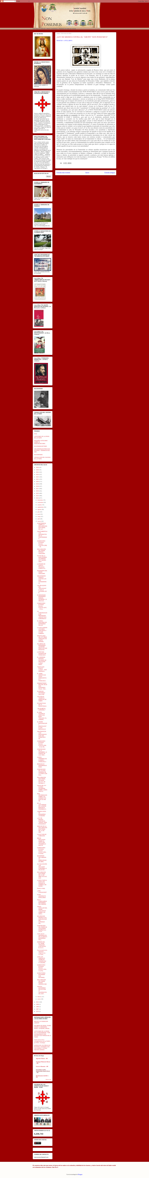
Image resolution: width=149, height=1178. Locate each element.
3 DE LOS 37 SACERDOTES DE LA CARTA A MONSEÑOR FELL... (42, 936)
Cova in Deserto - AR (42, 1066)
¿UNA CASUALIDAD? (42, 891)
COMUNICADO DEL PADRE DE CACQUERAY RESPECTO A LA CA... (42, 928)
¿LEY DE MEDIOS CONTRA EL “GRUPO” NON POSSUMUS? (42, 821)
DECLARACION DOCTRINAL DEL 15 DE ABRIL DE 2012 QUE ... (42, 875)
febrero (40, 996)
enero (39, 999)
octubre (40, 504)
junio (39, 514)
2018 (37, 486)
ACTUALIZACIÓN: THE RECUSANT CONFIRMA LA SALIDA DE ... (42, 866)
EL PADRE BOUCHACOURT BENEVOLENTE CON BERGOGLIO (42, 725)
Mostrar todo (48, 1079)
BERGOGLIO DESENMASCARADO (42, 765)
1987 (37, 1009)
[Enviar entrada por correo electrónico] (60, 163)
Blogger (80, 1174)
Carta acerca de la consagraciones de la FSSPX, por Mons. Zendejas (42, 1041)
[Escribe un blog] (66, 163)
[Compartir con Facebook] (69, 163)
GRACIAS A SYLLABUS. (65, 40)
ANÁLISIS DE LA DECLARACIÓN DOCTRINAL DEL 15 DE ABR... (42, 829)
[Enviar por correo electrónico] (64, 163)
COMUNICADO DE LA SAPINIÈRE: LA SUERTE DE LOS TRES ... (42, 752)
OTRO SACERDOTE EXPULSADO (41, 896)
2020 (37, 481)
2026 (37, 467)
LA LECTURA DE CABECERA (41, 835)
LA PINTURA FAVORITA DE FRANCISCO (41, 653)
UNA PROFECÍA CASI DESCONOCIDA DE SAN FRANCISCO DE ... (42, 735)
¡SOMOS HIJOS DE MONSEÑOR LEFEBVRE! (41, 813)
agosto (40, 509)
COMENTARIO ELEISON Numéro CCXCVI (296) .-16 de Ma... (41, 744)
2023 (37, 474)
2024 (37, 472)
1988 (37, 1006)
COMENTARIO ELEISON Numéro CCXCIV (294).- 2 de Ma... (42, 967)
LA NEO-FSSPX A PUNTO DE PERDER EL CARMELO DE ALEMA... (42, 883)
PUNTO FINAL (41, 888)
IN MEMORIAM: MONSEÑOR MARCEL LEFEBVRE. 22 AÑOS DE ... (42, 598)
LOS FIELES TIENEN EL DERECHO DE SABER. (41, 699)
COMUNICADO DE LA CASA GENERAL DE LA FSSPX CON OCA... (42, 772)
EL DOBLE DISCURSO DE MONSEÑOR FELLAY (42, 623)
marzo (39, 521)
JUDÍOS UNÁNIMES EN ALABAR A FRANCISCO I (42, 759)
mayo (39, 516)
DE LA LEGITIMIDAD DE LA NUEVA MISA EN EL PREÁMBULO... (42, 806)
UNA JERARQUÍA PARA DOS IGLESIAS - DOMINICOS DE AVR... (42, 450)
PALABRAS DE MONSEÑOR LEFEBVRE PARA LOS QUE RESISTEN (42, 646)
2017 (37, 488)
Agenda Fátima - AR (42, 1058)
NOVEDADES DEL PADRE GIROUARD (42, 572)
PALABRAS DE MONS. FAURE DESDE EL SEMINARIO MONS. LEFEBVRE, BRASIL (42, 1027)
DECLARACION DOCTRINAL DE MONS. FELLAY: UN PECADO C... (41, 780)
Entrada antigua (110, 172)
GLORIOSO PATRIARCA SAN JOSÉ (41, 693)
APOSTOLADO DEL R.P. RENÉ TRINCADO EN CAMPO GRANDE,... (42, 638)
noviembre (41, 502)
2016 (37, 491)
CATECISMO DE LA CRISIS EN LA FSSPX (41, 437)
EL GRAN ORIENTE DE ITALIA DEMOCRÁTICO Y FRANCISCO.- (42, 677)
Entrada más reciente (63, 172)
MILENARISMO (38, 454)
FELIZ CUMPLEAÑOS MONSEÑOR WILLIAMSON (42, 902)
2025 (37, 470)
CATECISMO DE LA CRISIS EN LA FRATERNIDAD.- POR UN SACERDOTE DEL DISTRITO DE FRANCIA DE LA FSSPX (42, 1034)
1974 (37, 1011)
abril (39, 519)
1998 (37, 1004)
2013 (37, 498)
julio (39, 512)
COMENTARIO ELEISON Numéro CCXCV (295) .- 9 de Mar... (42, 850)
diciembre (40, 500)
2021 (37, 479)
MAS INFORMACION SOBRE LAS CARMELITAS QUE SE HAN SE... (42, 797)
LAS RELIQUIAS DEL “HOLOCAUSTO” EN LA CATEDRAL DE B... (42, 589)
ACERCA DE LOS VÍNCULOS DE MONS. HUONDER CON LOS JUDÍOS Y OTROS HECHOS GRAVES (42, 1047)
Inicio (87, 172)
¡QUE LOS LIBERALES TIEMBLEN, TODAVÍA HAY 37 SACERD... (41, 959)
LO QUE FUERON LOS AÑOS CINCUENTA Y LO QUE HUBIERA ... (42, 630)
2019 (37, 484)
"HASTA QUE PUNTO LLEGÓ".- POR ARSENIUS (42, 669)
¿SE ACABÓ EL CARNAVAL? (41, 709)
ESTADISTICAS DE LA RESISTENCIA (41, 705)
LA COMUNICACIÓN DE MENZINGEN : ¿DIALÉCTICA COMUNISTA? (42, 615)
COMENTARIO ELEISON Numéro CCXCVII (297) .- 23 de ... (42, 606)
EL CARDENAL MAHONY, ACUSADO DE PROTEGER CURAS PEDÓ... (41, 661)
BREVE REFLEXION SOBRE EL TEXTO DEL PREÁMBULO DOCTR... (41, 841)
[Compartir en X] (67, 163)
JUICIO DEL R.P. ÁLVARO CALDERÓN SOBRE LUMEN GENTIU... (42, 788)
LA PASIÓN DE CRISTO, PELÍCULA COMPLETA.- (41, 566)
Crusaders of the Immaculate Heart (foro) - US (43, 1071)
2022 (37, 477)
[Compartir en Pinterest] (70, 163)
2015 (37, 493)
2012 (37, 1002)
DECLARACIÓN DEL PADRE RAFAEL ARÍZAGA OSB (41, 982)
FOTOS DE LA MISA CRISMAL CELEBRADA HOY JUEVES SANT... (42, 558)
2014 (37, 495)
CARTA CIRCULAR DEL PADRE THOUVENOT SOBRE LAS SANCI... (42, 910)
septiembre (41, 507)
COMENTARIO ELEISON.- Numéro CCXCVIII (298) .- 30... (42, 543)
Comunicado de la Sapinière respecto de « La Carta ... (42, 952)
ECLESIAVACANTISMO (40, 446)
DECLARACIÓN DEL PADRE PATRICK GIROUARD (41, 551)
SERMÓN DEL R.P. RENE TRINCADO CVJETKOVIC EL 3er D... (41, 944)
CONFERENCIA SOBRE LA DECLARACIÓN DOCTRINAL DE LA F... (42, 526)
